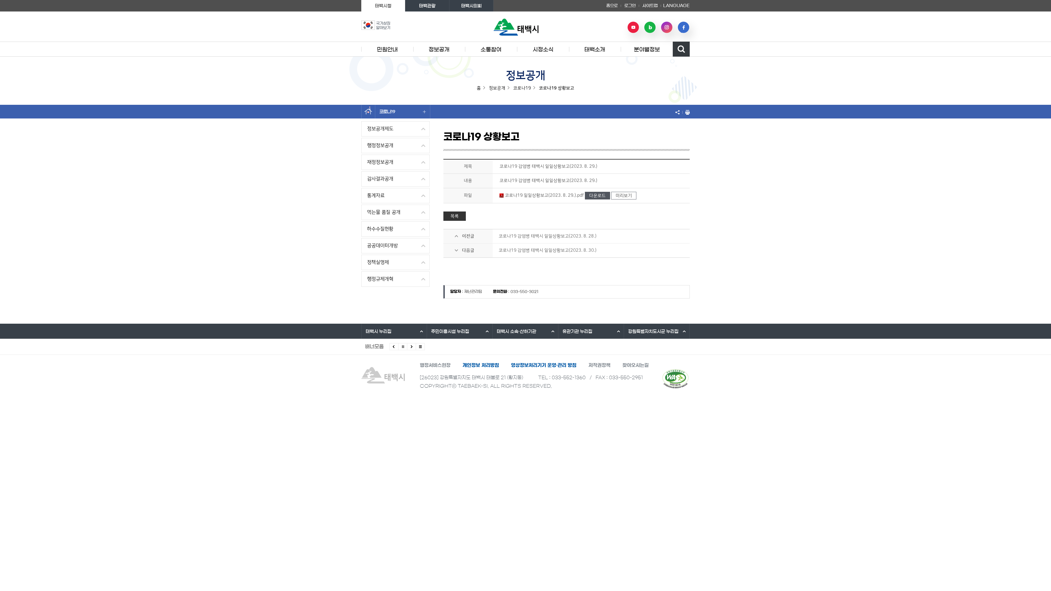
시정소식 (543, 49)
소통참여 (491, 49)
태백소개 (594, 49)
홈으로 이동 (368, 111)
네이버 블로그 (650, 27)
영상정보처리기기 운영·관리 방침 (543, 365)
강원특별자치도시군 (653, 331)
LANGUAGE (676, 4)
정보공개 (439, 49)
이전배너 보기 (394, 346)
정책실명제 (378, 262)
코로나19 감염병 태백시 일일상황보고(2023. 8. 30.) (547, 250)
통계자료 (376, 195)
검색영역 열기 (681, 49)
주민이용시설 (450, 331)
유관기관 (577, 331)
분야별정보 (647, 49)
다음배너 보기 (411, 346)
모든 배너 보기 (420, 346)
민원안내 (387, 49)
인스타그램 (666, 27)
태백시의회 (471, 6)
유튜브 (633, 27)
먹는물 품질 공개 (383, 212)
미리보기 (624, 195)
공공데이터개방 (382, 245)
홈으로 (612, 6)
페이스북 (683, 27)
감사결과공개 (380, 179)
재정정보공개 (380, 162)
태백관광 (427, 6)
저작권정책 (599, 365)
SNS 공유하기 (678, 112)
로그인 (630, 6)
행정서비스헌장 (435, 365)
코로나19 (387, 111)
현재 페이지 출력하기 (686, 112)
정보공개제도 (380, 129)
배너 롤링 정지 (402, 346)
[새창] (675, 379)
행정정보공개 (380, 145)
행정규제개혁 (380, 279)
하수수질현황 (380, 229)
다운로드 (597, 195)
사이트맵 (650, 6)
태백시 (378, 331)
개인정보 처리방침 (481, 365)
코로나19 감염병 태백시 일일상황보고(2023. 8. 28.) (547, 236)
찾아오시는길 (635, 365)
